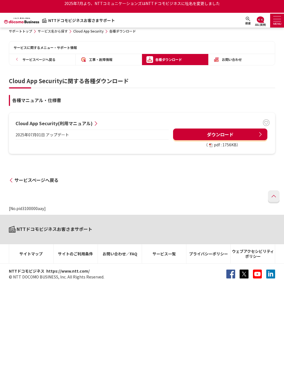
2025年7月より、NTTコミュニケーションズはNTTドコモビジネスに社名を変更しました (142, 3)
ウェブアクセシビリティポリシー (253, 253)
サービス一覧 (164, 253)
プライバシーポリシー (208, 253)
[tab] (277, 21)
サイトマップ (31, 253)
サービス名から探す (53, 31)
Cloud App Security (88, 31)
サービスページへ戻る (36, 180)
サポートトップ (20, 31)
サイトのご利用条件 (75, 253)
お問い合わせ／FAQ (120, 253)
